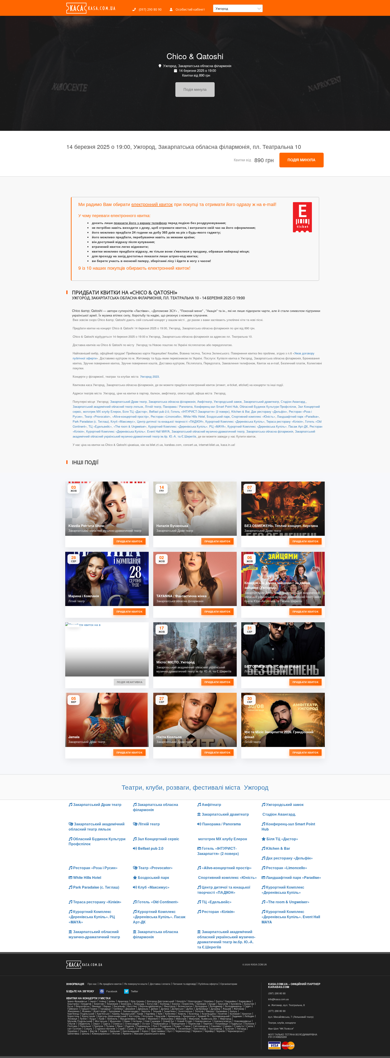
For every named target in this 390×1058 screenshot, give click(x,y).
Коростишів (88, 1016)
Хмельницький (130, 1031)
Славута (239, 1026)
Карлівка (150, 1013)
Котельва (147, 1016)
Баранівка (231, 1001)
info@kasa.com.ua (278, 999)
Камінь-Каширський (123, 1013)
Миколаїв (181, 1018)
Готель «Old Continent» (158, 901)
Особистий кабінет (190, 9)
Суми (130, 1028)
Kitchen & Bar (240, 411)
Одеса (106, 1023)
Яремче (127, 1033)
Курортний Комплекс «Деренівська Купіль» (235, 421)
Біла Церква (137, 1001)
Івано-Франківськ (77, 1001)
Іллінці (102, 1001)
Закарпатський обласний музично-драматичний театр (208, 431)
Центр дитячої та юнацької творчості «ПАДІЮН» (170, 421)
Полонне (249, 1023)
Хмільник (114, 1031)
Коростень (73, 1016)
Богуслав (152, 1003)
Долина (165, 1008)
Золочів (199, 1011)
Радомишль (143, 1026)
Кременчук (189, 1016)
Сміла (249, 1026)
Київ (160, 1013)
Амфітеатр (204, 401)
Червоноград (182, 1031)
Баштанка (73, 1003)
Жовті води (99, 1011)
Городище (105, 1008)
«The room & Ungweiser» (130, 426)
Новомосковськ (223, 1021)
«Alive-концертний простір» (130, 416)
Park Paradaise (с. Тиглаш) (91, 421)
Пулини (110, 1026)
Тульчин (229, 1028)
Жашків (227, 1008)
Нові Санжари (152, 1021)
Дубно (189, 1008)
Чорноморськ (235, 1031)
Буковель (236, 1003)
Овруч (96, 1023)
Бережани (112, 1003)
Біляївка (209, 1001)
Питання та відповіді (184, 984)
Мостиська (101, 1021)
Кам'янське (103, 1013)
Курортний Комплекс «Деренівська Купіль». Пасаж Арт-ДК (268, 426)
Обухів (71, 1023)
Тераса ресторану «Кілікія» (284, 421)
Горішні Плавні (89, 1008)
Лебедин (249, 1016)
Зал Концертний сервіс (158, 838)
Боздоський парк (218, 416)
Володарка (201, 1006)
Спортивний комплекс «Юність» (253, 416)
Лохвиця (72, 1018)
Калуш (233, 1011)
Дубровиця (202, 1008)
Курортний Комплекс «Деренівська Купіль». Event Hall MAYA (128, 431)
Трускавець (215, 1028)
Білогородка (195, 1001)
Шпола (85, 1033)
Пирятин (208, 1023)
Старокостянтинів (105, 1028)
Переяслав (194, 1023)
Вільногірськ (83, 1006)
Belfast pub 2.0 (159, 411)
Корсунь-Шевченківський (112, 1016)
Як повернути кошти (135, 984)
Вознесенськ (185, 1006)
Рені (155, 1026)
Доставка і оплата (160, 984)
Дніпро (154, 1008)
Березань (126, 1003)
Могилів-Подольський (79, 1021)
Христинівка (158, 1031)
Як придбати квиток (110, 984)
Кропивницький (221, 1016)
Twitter (134, 991)
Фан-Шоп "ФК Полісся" (281, 1028)
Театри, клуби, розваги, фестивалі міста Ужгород (195, 786)
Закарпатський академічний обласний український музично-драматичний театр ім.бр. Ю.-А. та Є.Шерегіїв (226, 939)
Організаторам (228, 984)
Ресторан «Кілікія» (218, 911)
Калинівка (221, 1011)
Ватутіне (132, 1006)
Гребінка (118, 1008)
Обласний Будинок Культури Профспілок (268, 406)
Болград (164, 1003)
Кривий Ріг (204, 1016)
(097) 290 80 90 (150, 9)
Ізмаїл (93, 1001)
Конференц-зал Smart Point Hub (216, 406)
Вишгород (169, 1006)
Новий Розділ (184, 1021)
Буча (70, 1006)
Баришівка (245, 1001)
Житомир (239, 1008)
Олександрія (132, 1023)
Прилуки (98, 1026)
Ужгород (241, 1028)
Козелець (194, 1013)
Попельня (85, 1026)
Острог (146, 1023)
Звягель (145, 1011)
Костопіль (134, 1016)
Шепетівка (73, 1033)
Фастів (93, 1031)
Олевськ (118, 1023)
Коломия (235, 1013)
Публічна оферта (208, 984)
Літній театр (153, 406)
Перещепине (178, 1023)
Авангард (123, 1001)
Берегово (99, 1003)
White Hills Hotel (194, 416)
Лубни (83, 1018)
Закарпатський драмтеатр (261, 401)
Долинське (178, 1008)
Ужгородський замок (228, 401)
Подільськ (236, 1023)
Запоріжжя (114, 1011)
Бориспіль (188, 1003)
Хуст (170, 1031)
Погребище (221, 1023)
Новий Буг (168, 1021)
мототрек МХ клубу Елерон (102, 411)
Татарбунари (154, 1028)
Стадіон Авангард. (293, 401)
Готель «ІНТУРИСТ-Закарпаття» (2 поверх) (200, 411)
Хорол (145, 1031)
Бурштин (249, 1003)
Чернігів (220, 1031)
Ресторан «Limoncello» (166, 416)
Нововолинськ (203, 1021)
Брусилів (223, 1003)
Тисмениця (184, 1028)
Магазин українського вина (149, 1033)
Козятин (222, 1013)
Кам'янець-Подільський (80, 1013)
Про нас (92, 984)
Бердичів (86, 1003)
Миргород (225, 1018)
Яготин (116, 1033)
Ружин (177, 1026)
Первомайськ (160, 1023)
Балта (219, 1001)
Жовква (86, 1011)
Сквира (227, 1026)
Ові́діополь (84, 1023)
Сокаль (88, 1028)
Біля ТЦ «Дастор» (135, 411)
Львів (101, 1018)
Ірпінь (112, 1001)
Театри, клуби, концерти (282, 1022)
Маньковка (167, 1018)
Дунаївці (215, 1008)
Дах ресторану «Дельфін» (269, 411)
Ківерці (210, 1011)
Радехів (129, 1026)
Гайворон (72, 1008)
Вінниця (96, 1006)
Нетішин (137, 1021)
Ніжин (126, 1021)
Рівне (120, 1026)
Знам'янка (170, 1011)
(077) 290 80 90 (277, 1011)
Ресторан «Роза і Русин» (95, 867)
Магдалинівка (127, 1018)
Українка (72, 1031)
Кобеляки (170, 1013)
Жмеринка (73, 1011)
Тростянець (200, 1028)
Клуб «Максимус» (123, 421)
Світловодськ (200, 1026)
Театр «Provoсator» (97, 416)
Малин (141, 1018)
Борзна (176, 1003)
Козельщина (209, 1013)
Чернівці (209, 1031)
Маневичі (153, 1018)
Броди (212, 1003)
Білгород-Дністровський (160, 1001)
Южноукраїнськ (101, 1033)
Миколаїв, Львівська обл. (203, 1018)
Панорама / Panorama (178, 406)
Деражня (130, 1008)
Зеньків (157, 1011)
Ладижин (237, 1016)
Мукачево (115, 1021)
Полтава (72, 1026)
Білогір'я (181, 1001)
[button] (238, 8)
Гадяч (247, 1006)
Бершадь (139, 1003)
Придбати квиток (129, 541)
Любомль (112, 1018)
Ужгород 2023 (149, 376)
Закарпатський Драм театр (128, 401)
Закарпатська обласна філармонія (172, 401)
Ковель (182, 1013)
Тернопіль (169, 1028)
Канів (140, 1013)
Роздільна (165, 1026)
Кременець (174, 1016)
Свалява (216, 1026)
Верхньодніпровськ (150, 1006)
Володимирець (233, 1006)
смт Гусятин (74, 1028)
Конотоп (246, 1013)
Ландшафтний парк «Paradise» (298, 416)
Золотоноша (185, 1011)
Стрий (121, 1028)
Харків (103, 1031)
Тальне (140, 1028)
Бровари (201, 1003)
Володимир (216, 1006)
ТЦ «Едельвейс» (100, 426)
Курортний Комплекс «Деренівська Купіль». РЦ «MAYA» (187, 426)
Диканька (143, 1008)
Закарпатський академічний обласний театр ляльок (108, 406)
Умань (83, 1031)
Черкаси (197, 1031)
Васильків (119, 1006)
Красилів (160, 1016)
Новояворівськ (242, 1021)
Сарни (186, 1026)
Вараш (107, 1006)
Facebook (111, 991)
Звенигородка (131, 1011)
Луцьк (92, 1018)
